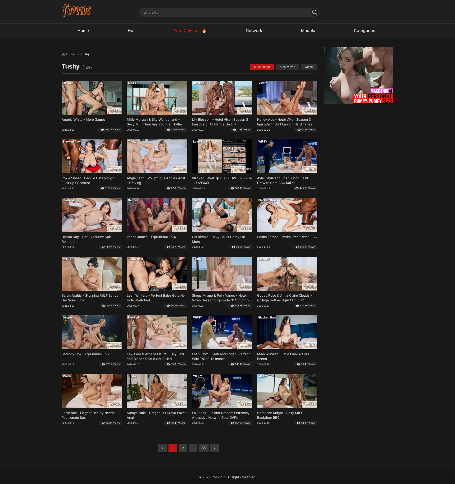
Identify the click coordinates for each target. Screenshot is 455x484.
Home (70, 54)
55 (203, 448)
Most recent (262, 67)
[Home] (77, 10)
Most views (287, 67)
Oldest (309, 67)
